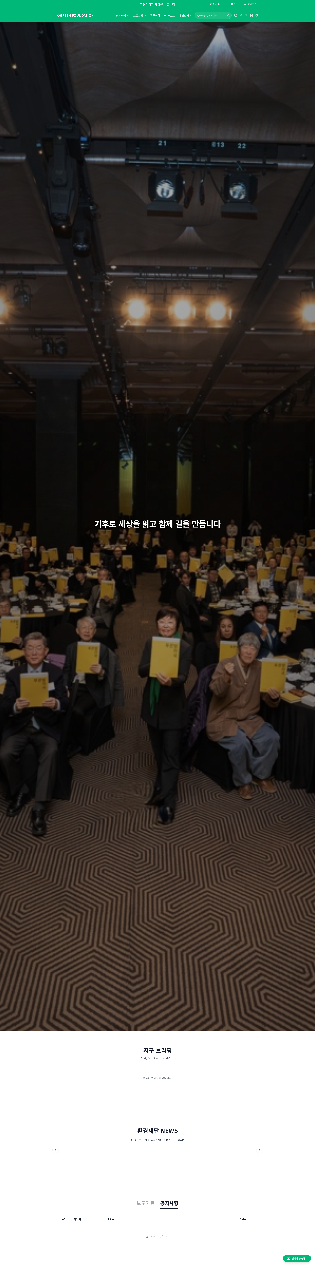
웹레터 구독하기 (299, 1258)
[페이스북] (241, 15)
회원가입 (252, 4)
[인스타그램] (236, 15)
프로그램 (138, 15)
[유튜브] (246, 15)
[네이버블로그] (251, 15)
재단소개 (184, 15)
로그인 (234, 4)
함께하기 (121, 15)
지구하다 (155, 15)
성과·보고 (169, 15)
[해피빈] (257, 15)
